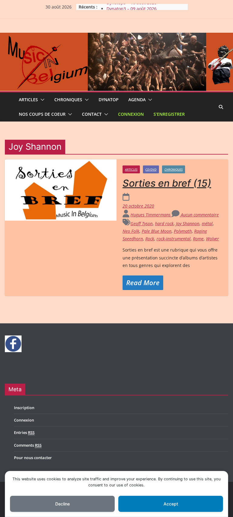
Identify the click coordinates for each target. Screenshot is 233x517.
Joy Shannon (187, 223)
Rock (149, 239)
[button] (41, 99)
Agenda (137, 99)
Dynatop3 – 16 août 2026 (131, 6)
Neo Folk (131, 231)
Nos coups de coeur (42, 114)
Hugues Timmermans (151, 215)
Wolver (212, 239)
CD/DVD (151, 169)
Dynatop (109, 99)
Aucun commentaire (199, 215)
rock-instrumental (174, 239)
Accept (171, 503)
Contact (92, 114)
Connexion (131, 114)
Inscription (24, 407)
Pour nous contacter (33, 457)
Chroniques (68, 99)
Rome (198, 239)
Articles (28, 99)
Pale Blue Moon (156, 231)
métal (207, 223)
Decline (62, 503)
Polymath (183, 231)
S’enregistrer (169, 114)
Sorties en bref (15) (167, 183)
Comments (28, 445)
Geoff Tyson (141, 223)
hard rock (164, 223)
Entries (24, 432)
